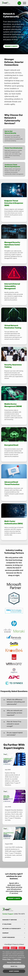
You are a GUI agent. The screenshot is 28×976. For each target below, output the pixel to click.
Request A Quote (11, 46)
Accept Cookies (14, 971)
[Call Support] (19, 3)
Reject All (14, 966)
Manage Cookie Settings (14, 962)
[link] (6, 4)
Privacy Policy (6, 959)
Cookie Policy (17, 959)
